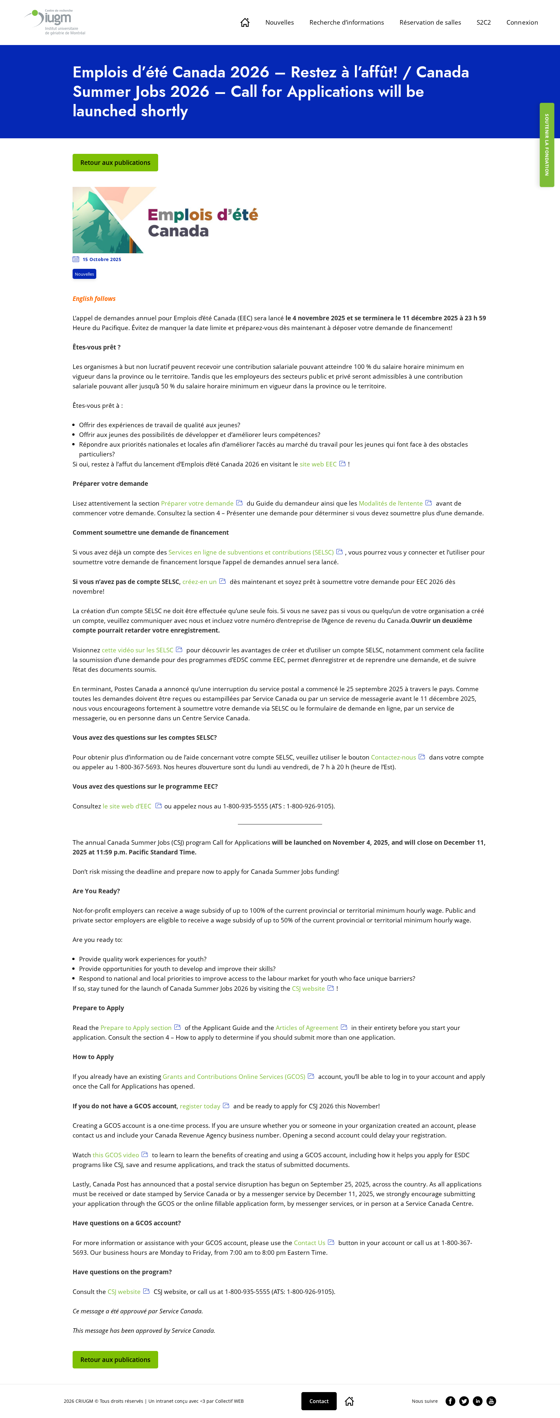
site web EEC (318, 464)
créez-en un (199, 581)
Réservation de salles (430, 22)
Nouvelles (279, 22)
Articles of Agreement (307, 1027)
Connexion (522, 22)
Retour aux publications (115, 162)
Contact (319, 1401)
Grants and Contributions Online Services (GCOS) (234, 1076)
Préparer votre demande (197, 503)
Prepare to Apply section (136, 1027)
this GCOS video (116, 1154)
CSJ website (308, 988)
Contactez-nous (393, 757)
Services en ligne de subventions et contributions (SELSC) (251, 552)
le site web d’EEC (128, 806)
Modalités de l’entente (391, 503)
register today (200, 1106)
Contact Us (309, 1242)
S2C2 (484, 22)
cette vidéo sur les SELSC (137, 650)
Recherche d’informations (346, 22)
